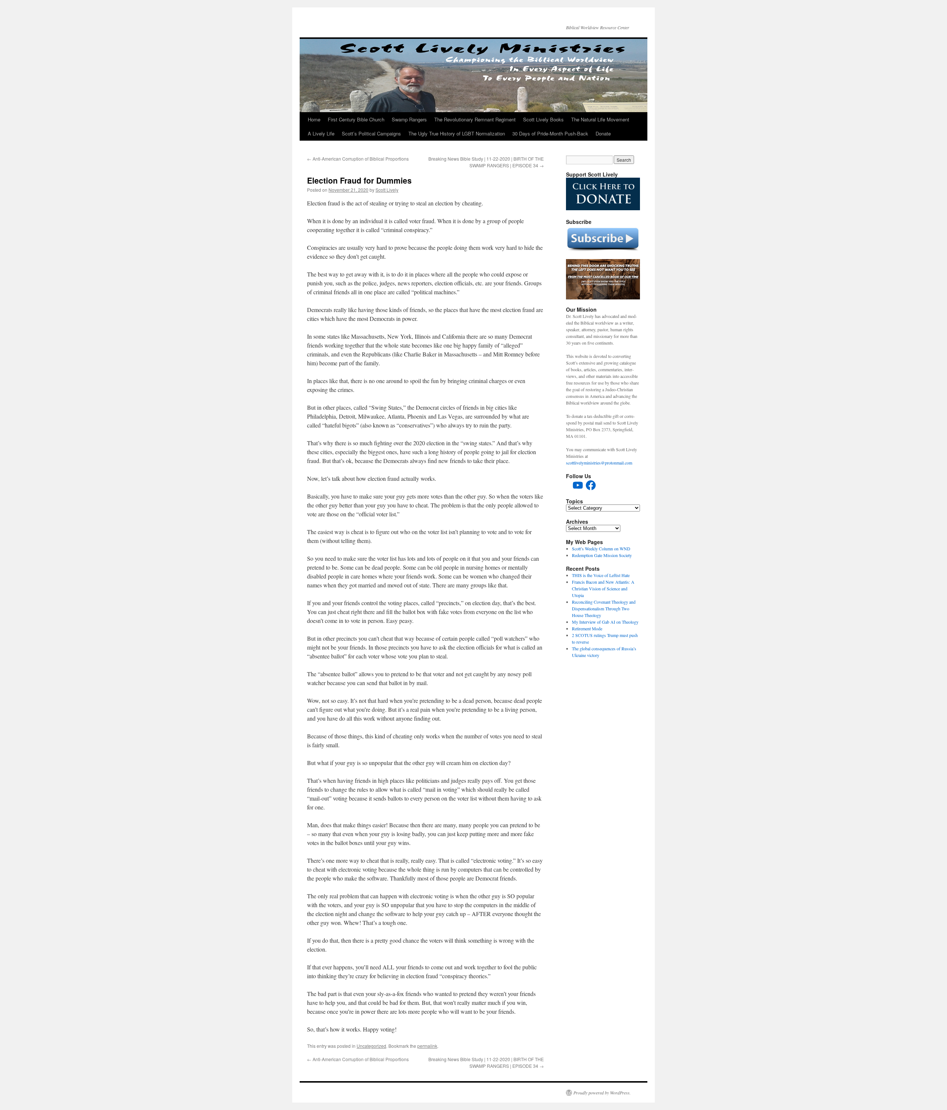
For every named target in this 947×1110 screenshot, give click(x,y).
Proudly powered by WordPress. (602, 1093)
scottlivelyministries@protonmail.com (599, 463)
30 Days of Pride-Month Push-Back (550, 133)
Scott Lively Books (543, 119)
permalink (427, 1046)
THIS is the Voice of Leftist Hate (601, 575)
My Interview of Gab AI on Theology (605, 622)
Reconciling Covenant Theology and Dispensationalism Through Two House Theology (604, 608)
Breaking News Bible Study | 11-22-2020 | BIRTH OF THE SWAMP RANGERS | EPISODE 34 (486, 161)
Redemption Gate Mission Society (602, 555)
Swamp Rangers (409, 119)
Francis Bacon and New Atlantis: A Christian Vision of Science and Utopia (603, 588)
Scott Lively (386, 190)
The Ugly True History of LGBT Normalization (456, 133)
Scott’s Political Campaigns (371, 133)
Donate (603, 133)
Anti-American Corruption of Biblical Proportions (358, 158)
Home (314, 119)
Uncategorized (371, 1046)
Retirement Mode (587, 628)
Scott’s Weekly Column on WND (601, 548)
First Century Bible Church (356, 119)
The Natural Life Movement (600, 119)
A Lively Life (321, 133)
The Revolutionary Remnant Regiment (475, 119)
